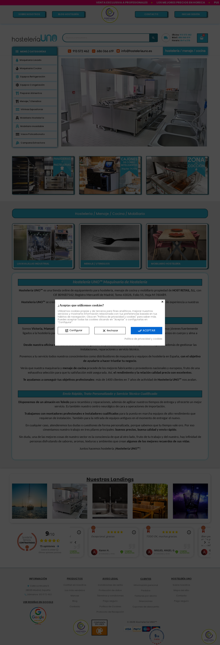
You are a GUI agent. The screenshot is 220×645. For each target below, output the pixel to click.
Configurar (73, 331)
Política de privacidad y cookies (143, 338)
